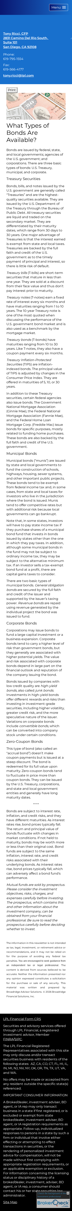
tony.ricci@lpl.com (18, 75)
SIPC (18, 1039)
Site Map (10, 1202)
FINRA (8, 1039)
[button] (58, 7)
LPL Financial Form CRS (22, 1019)
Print (12, 90)
